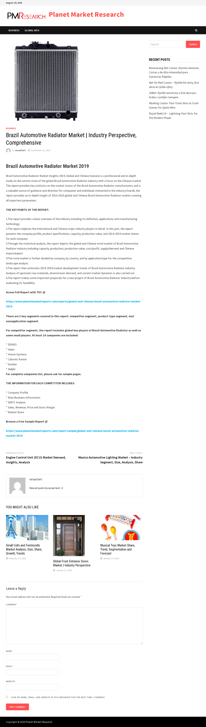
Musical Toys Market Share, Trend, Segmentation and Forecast (117, 549)
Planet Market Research (86, 14)
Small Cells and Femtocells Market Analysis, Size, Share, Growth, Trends (24, 549)
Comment (11, 604)
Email (10, 666)
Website (10, 681)
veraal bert (20, 150)
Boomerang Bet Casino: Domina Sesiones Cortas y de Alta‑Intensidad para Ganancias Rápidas (174, 72)
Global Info (32, 30)
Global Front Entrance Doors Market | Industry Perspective (71, 563)
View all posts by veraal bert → (46, 488)
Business (14, 30)
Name (10, 651)
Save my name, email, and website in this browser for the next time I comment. (58, 697)
